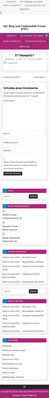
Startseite (11, 2)
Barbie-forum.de (10, 229)
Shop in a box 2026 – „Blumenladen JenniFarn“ (23, 262)
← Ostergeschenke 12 (11, 77)
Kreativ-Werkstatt (12, 5)
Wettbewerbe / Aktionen (31, 2)
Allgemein (7, 346)
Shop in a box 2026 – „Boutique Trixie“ (20, 257)
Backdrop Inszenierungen (14, 350)
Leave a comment (36, 59)
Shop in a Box (9, 372)
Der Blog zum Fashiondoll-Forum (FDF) (24, 28)
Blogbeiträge (8, 355)
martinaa (10, 59)
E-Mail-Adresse (11, 142)
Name (6, 133)
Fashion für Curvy (10, 359)
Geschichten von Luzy (35, 5)
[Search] (46, 35)
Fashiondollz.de (10, 241)
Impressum (24, 9)
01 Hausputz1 (24, 55)
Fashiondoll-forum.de (12, 218)
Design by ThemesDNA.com (24, 395)
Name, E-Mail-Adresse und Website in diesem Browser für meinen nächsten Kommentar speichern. (20, 165)
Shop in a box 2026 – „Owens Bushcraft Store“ (23, 282)
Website (7, 150)
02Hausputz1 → (40, 77)
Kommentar (9, 101)
